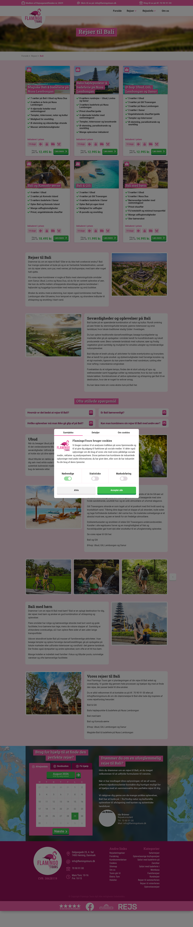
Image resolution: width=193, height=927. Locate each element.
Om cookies (124, 432)
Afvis (76, 490)
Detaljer (96, 432)
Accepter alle (117, 490)
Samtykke (68, 432)
